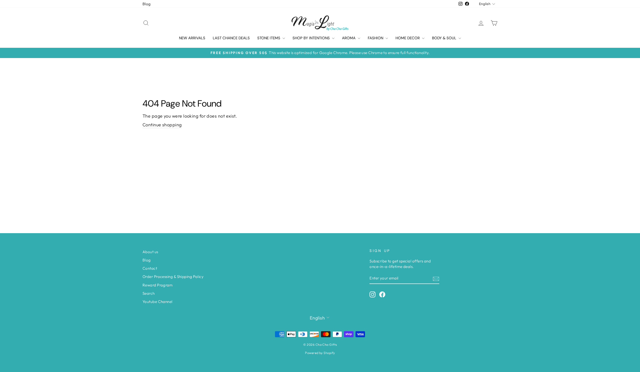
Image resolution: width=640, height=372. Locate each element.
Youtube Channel (157, 301)
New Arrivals (192, 38)
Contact (149, 268)
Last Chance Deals (231, 38)
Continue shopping (162, 125)
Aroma (349, 38)
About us (150, 251)
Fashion (376, 38)
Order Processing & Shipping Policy (173, 276)
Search (148, 293)
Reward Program (157, 285)
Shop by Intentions (311, 38)
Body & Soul (444, 38)
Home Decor (408, 38)
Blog (146, 4)
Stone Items (269, 38)
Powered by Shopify (320, 353)
